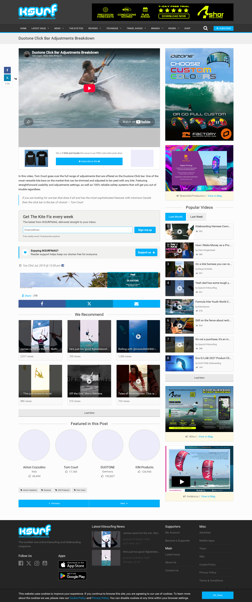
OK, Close (218, 595)
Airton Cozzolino (34, 467)
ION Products (144, 467)
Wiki (202, 556)
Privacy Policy (207, 572)
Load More (89, 413)
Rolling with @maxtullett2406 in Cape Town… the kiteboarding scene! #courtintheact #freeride (139, 349)
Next (123, 503)
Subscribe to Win (89, 161)
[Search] (205, 28)
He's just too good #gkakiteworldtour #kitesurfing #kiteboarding (90, 349)
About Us (170, 562)
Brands (155, 28)
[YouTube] (45, 564)
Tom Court (71, 467)
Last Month (176, 216)
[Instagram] (37, 564)
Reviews (93, 28)
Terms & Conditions (211, 580)
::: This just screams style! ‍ (36, 393)
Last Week (196, 216)
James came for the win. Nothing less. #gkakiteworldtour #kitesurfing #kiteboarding (41, 349)
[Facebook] (21, 564)
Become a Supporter (177, 540)
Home (23, 28)
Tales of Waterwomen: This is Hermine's (139, 393)
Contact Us (171, 570)
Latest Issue (39, 28)
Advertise (205, 532)
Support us (144, 252)
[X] (29, 564)
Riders (172, 28)
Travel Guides (135, 28)
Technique (112, 28)
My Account (172, 532)
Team (202, 548)
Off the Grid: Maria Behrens (85, 393)
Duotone (47, 490)
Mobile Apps (206, 540)
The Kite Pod (76, 28)
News (57, 28)
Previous (55, 503)
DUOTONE (108, 467)
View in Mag (215, 195)
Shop (187, 28)
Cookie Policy (207, 564)
